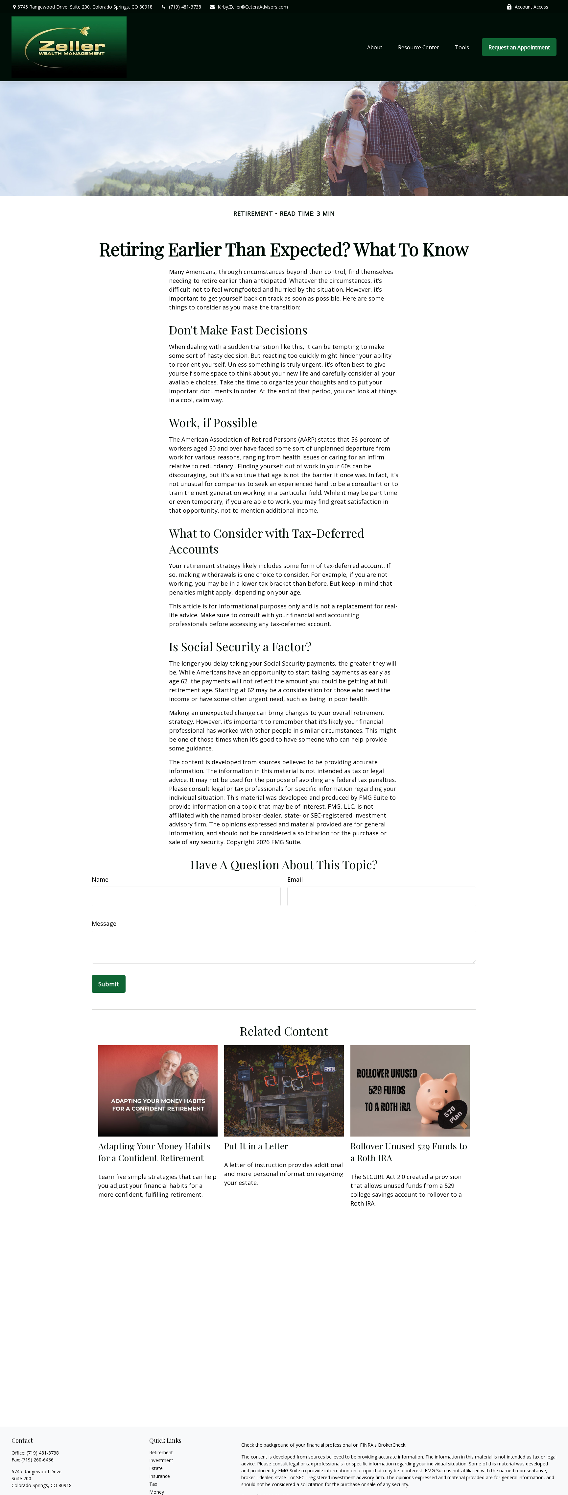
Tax (153, 1484)
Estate (156, 1468)
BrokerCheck (391, 1445)
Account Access (531, 7)
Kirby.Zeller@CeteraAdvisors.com (253, 7)
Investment (161, 1460)
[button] (374, 47)
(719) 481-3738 (185, 7)
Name (100, 879)
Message (104, 923)
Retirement (161, 1452)
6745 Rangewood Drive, (85, 7)
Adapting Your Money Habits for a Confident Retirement (154, 1152)
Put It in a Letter (256, 1146)
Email (295, 879)
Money (156, 1492)
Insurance (159, 1476)
